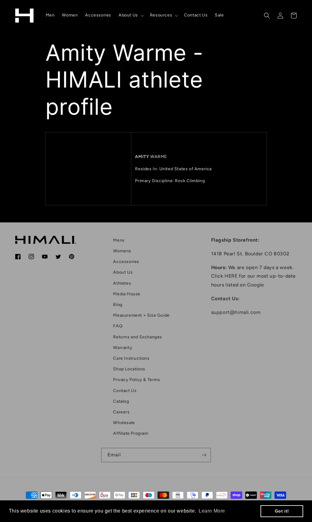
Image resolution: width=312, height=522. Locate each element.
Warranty (122, 347)
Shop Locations (129, 369)
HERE (231, 276)
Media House (126, 294)
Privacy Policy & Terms (136, 379)
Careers (121, 412)
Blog (117, 304)
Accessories (126, 261)
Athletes (122, 283)
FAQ (117, 326)
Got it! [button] (282, 511)
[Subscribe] (204, 455)
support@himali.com (236, 312)
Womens (122, 251)
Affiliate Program (130, 433)
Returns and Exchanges (137, 337)
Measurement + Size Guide (141, 315)
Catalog (121, 401)
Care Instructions (131, 358)
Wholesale (124, 422)
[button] (130, 15)
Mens (118, 240)
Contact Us (124, 390)
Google (255, 285)
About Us (123, 272)
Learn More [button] (212, 510)
